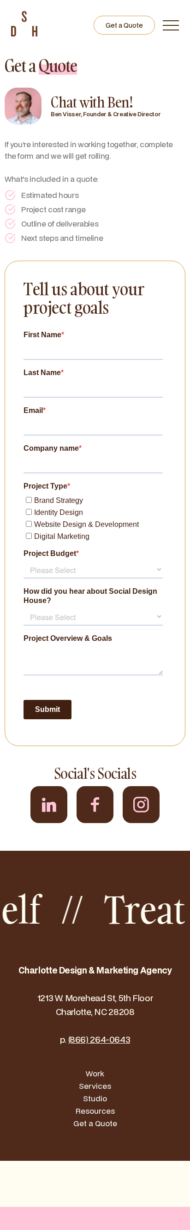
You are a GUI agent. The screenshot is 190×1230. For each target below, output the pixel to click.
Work (95, 1073)
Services (95, 1086)
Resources (95, 1110)
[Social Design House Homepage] (24, 33)
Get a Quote (124, 25)
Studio (95, 1098)
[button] (170, 25)
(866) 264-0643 (99, 1039)
